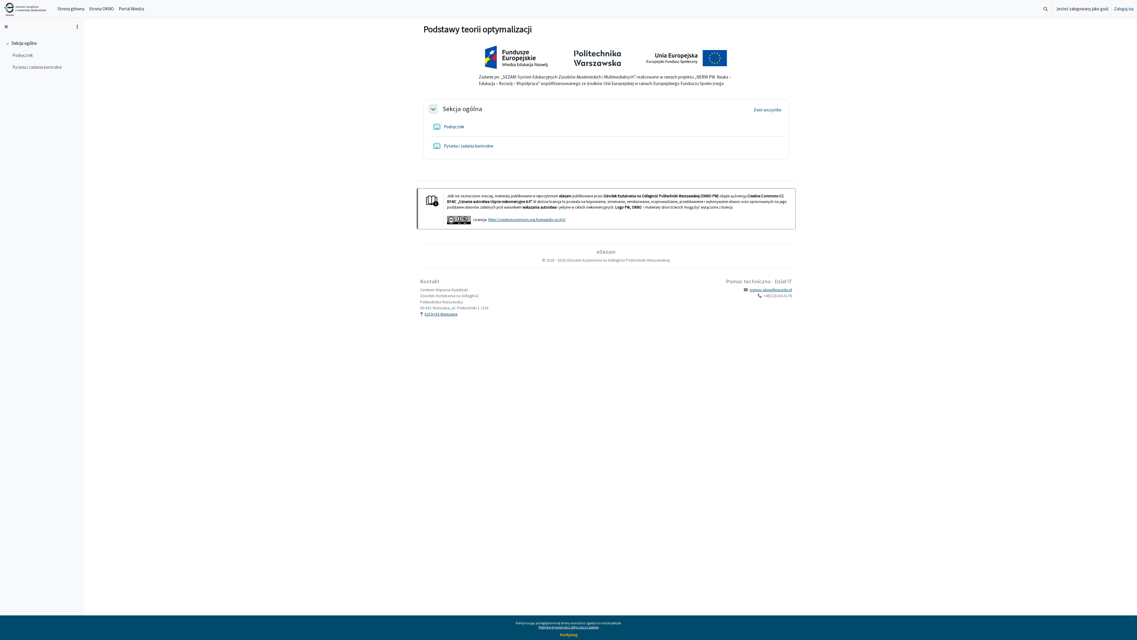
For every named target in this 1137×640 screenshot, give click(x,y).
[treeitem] (42, 55)
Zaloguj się (1123, 9)
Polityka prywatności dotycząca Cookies (569, 627)
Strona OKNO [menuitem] (101, 9)
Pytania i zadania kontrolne (37, 67)
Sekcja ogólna (24, 43)
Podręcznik (22, 55)
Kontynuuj (568, 634)
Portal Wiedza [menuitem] (131, 9)
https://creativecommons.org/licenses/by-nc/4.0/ (527, 219)
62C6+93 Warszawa (441, 314)
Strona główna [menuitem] (70, 9)
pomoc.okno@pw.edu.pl (771, 289)
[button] (1045, 9)
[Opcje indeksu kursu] (77, 26)
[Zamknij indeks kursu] (6, 26)
